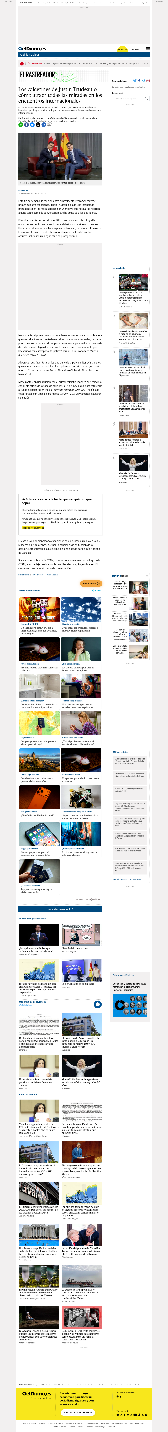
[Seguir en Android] (118, 1396)
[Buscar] (146, 98)
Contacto (72, 1427)
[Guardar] (49, 124)
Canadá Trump (83, 3)
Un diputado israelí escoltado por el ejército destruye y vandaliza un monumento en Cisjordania (132, 371)
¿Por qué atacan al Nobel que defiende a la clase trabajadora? (36, 950)
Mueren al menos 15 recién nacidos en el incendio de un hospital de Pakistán (129, 775)
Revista (80, 1427)
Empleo (67, 3)
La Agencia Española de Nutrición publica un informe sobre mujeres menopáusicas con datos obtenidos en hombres (38, 1335)
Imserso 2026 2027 (54, 1385)
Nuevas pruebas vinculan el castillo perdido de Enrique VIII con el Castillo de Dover (129, 835)
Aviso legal (105, 1423)
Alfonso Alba (41, 1298)
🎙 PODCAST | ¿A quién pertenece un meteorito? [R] (129, 790)
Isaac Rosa (66, 987)
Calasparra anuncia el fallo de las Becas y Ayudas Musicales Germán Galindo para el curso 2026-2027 (130, 761)
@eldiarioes (26, 1005)
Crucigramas (36, 1385)
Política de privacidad (119, 1423)
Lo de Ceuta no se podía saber (78, 983)
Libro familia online (135, 1385)
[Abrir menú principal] (148, 48)
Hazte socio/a (122, 49)
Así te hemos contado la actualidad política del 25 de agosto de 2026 (132, 442)
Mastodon (111, 1427)
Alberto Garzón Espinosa (28, 954)
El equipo (42, 1423)
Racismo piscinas (93, 3)
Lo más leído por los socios (32, 918)
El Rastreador (23, 575)
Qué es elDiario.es (29, 1423)
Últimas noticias (120, 752)
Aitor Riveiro (42, 1136)
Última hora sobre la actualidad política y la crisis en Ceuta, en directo (36, 1082)
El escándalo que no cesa (75, 948)
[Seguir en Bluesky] (118, 1415)
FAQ (131, 1423)
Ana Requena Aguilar (70, 1343)
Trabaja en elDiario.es (55, 1423)
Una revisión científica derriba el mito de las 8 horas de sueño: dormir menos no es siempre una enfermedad (133, 335)
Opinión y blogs (30, 54)
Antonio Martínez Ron (27, 1343)
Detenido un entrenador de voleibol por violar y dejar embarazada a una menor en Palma (132, 407)
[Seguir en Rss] (146, 1415)
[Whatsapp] (20, 124)
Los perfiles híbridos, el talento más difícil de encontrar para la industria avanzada (120, 634)
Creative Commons (91, 1423)
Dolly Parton (74, 3)
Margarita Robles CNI (49, 3)
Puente (79, 1385)
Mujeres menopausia (119, 3)
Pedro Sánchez (52, 575)
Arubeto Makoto (131, 3)
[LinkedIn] (43, 124)
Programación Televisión (149, 1385)
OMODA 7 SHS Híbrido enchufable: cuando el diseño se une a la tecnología (120, 617)
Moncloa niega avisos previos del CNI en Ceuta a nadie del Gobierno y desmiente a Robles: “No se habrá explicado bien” (39, 1128)
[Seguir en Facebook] (124, 1415)
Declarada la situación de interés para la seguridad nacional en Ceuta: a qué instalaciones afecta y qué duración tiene (39, 1042)
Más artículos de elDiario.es (32, 1002)
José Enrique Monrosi (27, 1136)
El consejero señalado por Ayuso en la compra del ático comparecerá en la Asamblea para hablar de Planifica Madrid (81, 1170)
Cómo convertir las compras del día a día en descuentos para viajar (120, 649)
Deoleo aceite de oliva (106, 3)
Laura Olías (23, 995)
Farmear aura (72, 1385)
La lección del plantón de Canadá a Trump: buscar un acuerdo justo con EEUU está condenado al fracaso (81, 1251)
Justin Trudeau (37, 575)
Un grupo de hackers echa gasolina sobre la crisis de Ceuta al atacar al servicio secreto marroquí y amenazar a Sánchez (133, 297)
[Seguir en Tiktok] (139, 1415)
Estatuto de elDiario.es (123, 975)
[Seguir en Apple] (121, 1396)
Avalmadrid (60, 3)
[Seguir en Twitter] (121, 1415)
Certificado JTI (100, 1427)
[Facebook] (26, 124)
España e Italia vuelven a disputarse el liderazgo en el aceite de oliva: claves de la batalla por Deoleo (38, 1292)
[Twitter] (38, 124)
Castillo (85, 1385)
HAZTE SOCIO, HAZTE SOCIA (78, 1412)
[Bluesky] (32, 124)
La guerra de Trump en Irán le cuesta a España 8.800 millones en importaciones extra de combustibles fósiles (80, 1294)
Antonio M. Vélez (68, 1301)
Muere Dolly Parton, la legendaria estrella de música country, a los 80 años (81, 1082)
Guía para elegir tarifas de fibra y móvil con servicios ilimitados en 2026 (120, 584)
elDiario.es (23, 191)
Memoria (64, 1385)
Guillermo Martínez (26, 1216)
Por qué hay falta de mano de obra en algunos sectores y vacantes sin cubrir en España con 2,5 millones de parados (37, 988)
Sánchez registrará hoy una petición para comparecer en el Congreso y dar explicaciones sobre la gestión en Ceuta (96, 63)
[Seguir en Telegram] (128, 1415)
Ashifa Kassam (25, 1260)
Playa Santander (93, 1385)
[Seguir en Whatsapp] (143, 1415)
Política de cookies (59, 1427)
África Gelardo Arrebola (71, 1177)
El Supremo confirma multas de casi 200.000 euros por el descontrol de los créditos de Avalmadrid (39, 1209)
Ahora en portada (28, 1094)
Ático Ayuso (38, 3)
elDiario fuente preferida (121, 1385)
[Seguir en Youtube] (135, 1415)
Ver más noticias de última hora (127, 879)
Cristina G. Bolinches (27, 1298)
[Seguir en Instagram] (131, 1415)
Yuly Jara (32, 995)
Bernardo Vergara (69, 951)
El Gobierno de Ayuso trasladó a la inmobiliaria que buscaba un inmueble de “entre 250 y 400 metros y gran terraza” (80, 1042)
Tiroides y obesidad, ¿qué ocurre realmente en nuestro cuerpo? (120, 601)
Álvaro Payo (141, 3)
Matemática (44, 1385)
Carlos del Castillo (125, 307)
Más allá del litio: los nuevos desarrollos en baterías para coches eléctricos (130, 849)
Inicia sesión (135, 49)
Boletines (89, 1427)
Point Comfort (103, 1385)
